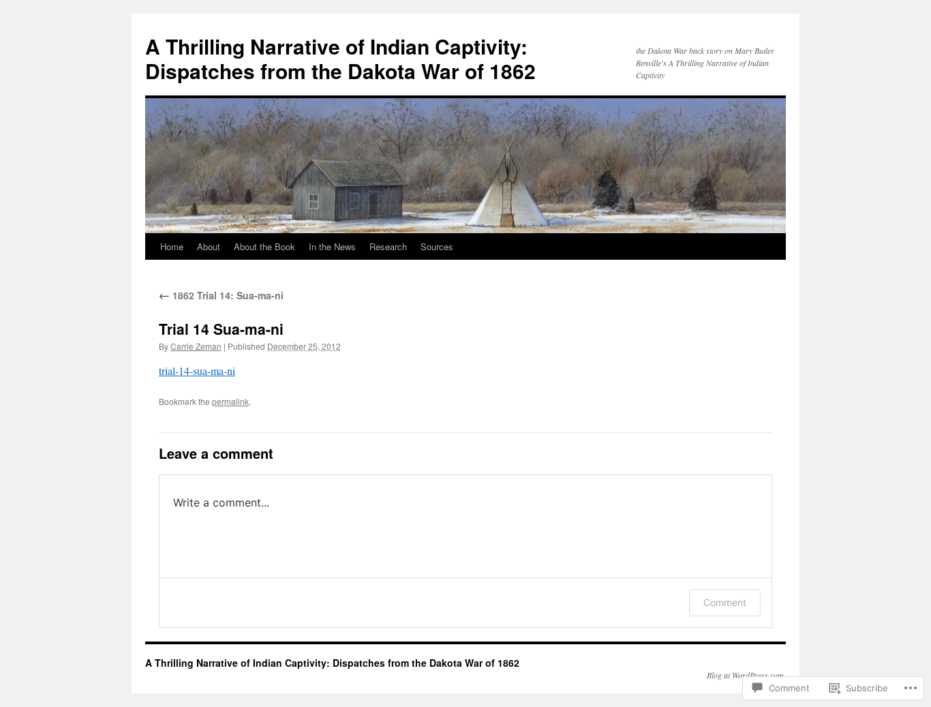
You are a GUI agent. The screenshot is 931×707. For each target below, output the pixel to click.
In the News (332, 246)
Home (171, 246)
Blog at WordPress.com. (746, 675)
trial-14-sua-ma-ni (197, 370)
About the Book (264, 246)
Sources (437, 246)
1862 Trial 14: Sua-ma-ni (221, 295)
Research (388, 246)
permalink (230, 401)
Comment (724, 602)
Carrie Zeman (196, 346)
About (208, 246)
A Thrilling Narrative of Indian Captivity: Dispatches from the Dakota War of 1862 (340, 58)
